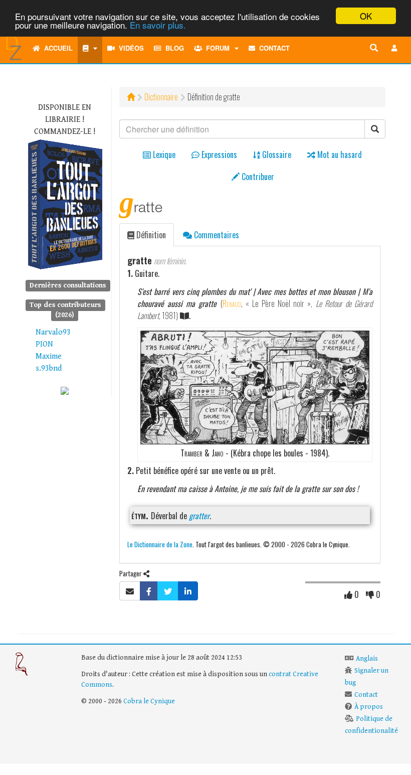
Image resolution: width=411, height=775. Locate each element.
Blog (172, 48)
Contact (272, 48)
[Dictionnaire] (90, 48)
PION (44, 344)
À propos (368, 707)
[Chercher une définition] (374, 48)
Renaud (232, 303)
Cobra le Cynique (149, 701)
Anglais (367, 659)
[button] (394, 48)
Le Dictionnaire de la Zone (159, 544)
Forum (216, 48)
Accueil (56, 48)
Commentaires (215, 235)
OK (366, 16)
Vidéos (129, 48)
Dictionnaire (161, 97)
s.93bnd (49, 368)
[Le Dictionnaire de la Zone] (65, 390)
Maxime (49, 356)
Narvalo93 (53, 332)
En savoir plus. (158, 25)
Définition (150, 235)
